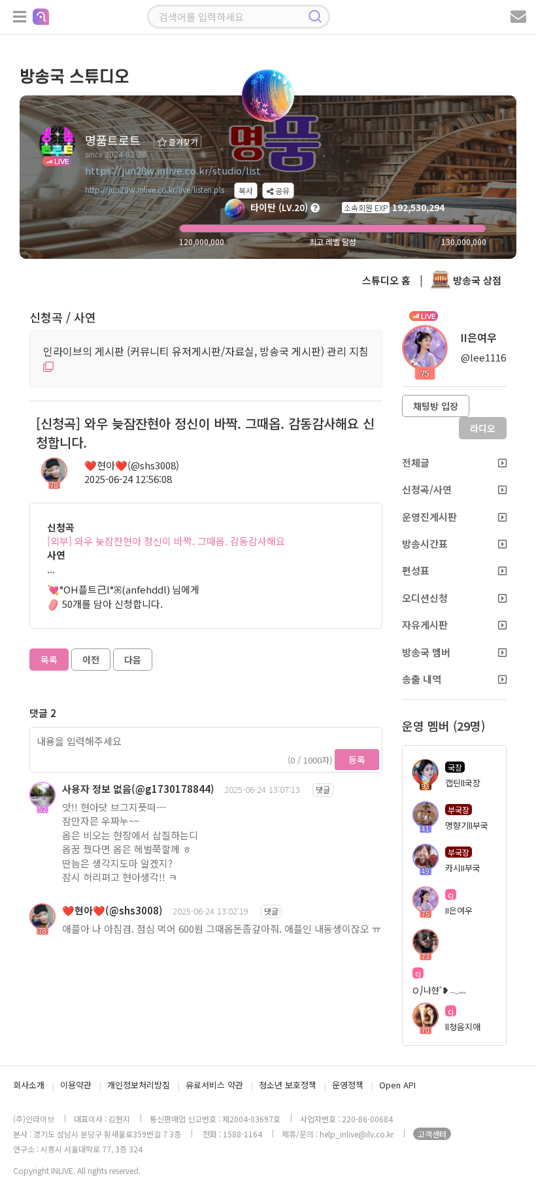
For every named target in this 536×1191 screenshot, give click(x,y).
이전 (90, 659)
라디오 (482, 428)
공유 (281, 190)
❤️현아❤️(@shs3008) (131, 465)
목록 (49, 659)
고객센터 (432, 1133)
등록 (356, 759)
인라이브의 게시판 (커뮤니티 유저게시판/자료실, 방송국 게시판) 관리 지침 (206, 351)
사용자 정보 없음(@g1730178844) (138, 789)
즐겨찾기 (182, 141)
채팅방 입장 (435, 405)
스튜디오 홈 (386, 280)
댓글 (323, 789)
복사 (246, 190)
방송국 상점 (475, 280)
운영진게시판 (429, 517)
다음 (132, 659)
